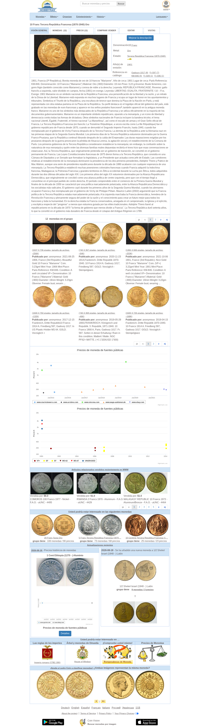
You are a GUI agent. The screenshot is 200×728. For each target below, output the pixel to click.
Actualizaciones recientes (100, 545)
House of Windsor (82, 661)
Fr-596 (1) (159, 76)
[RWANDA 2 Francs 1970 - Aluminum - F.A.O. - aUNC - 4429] (99, 483)
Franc (134, 45)
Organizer (67, 16)
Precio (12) (82, 30)
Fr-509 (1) (148, 76)
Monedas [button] (40, 16)
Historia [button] (100, 16)
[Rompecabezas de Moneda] (117, 652)
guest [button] (165, 9)
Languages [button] (161, 16)
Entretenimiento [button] (83, 16)
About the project (69, 713)
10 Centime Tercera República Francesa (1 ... (147, 538)
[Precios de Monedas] (152, 653)
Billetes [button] (53, 16)
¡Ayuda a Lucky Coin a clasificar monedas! (71, 668)
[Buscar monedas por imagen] (83, 722)
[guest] (166, 4)
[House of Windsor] (82, 652)
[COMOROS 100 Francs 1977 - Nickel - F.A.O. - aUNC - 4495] (52, 483)
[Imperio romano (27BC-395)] (47, 652)
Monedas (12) (60, 30)
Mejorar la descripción (140, 38)
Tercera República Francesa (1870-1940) (146, 56)
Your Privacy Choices (124, 713)
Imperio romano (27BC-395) (47, 662)
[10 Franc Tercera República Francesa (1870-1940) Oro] (54, 233)
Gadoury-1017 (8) (139, 72)
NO (103, 701)
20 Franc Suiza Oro (53, 538)
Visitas (151, 30)
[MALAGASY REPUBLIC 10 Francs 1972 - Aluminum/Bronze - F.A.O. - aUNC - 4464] (145, 483)
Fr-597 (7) (154, 72)
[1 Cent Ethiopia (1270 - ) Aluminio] (65, 591)
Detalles (65, 633)
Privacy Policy (105, 713)
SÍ (96, 701)
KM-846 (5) (136, 76)
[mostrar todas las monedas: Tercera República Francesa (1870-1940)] (130, 59)
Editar (131, 30)
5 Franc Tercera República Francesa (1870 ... (100, 538)
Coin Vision (94, 720)
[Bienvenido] (47, 6)
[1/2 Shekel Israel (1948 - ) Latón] (135, 570)
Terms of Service (88, 713)
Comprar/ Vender (106, 30)
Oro (129, 50)
